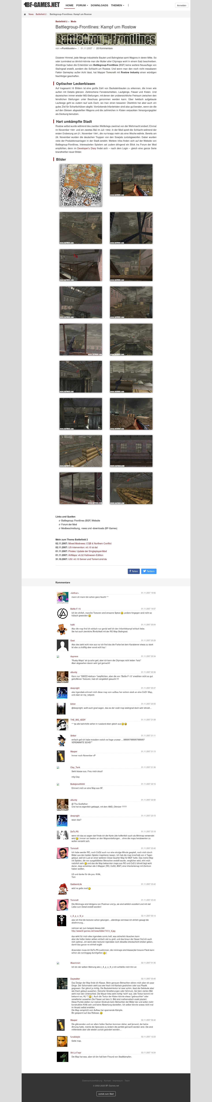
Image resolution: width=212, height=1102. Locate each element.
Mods (73, 21)
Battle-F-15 (75, 608)
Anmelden (181, 5)
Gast (72, 640)
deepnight (74, 688)
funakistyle (75, 1036)
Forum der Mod (69, 524)
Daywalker (75, 978)
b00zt (72, 703)
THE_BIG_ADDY (78, 719)
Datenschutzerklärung (92, 1080)
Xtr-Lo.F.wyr (75, 1052)
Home (69, 5)
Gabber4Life (76, 884)
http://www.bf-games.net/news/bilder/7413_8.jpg (93, 930)
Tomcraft (74, 848)
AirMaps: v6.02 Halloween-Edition (85, 555)
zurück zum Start (106, 1093)
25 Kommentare (104, 48)
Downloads (99, 5)
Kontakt (107, 1080)
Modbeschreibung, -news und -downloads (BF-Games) (89, 528)
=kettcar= (74, 592)
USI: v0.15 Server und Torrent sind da (87, 559)
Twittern (150, 571)
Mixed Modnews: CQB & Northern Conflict (89, 543)
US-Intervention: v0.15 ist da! (83, 547)
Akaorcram (75, 962)
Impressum (118, 1080)
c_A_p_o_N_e (76, 915)
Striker (73, 735)
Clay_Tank (75, 767)
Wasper (73, 751)
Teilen (134, 571)
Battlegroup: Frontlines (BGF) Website (80, 520)
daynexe (74, 656)
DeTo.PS (74, 831)
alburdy (73, 672)
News (31, 14)
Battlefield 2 (41, 14)
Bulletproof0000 (77, 784)
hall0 (72, 624)
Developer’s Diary (86, 148)
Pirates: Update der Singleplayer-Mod (87, 551)
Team (127, 1080)
